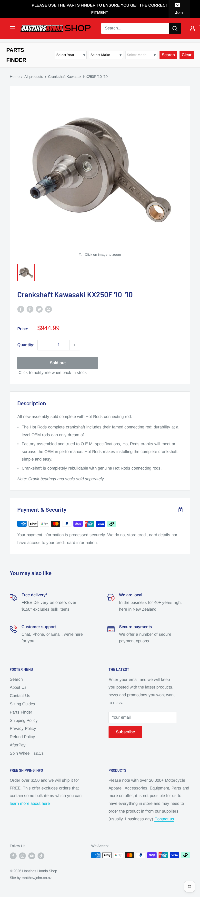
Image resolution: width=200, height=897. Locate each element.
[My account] (192, 28)
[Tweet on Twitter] (39, 309)
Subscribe (125, 732)
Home (15, 76)
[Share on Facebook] (20, 309)
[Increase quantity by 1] (75, 345)
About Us (18, 687)
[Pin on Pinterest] (30, 309)
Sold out (58, 363)
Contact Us (20, 695)
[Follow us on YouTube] (31, 855)
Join (179, 12)
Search (16, 679)
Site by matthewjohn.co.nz (31, 878)
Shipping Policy (24, 720)
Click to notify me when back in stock (53, 372)
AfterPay (18, 745)
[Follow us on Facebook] (13, 855)
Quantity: (25, 345)
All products (33, 76)
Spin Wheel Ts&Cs (27, 753)
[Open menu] (12, 28)
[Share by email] (48, 309)
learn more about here (30, 803)
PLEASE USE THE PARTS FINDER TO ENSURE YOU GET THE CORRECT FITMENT (100, 9)
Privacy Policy (23, 728)
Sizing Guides (22, 704)
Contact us (164, 819)
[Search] (175, 28)
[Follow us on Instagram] (22, 855)
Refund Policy (22, 736)
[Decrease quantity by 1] (43, 345)
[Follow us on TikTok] (41, 855)
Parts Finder (21, 712)
